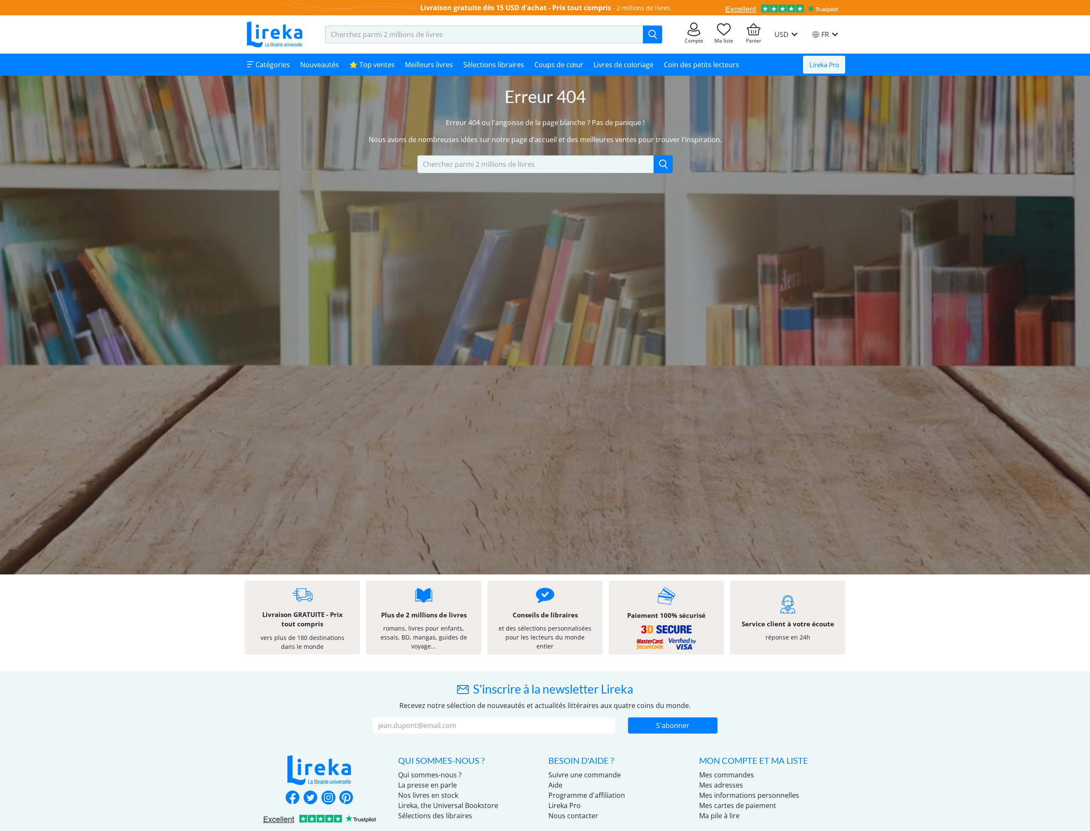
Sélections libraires (493, 64)
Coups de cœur (558, 64)
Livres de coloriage (624, 64)
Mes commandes (726, 775)
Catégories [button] (272, 64)
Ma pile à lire (719, 815)
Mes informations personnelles (749, 795)
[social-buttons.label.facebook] (292, 798)
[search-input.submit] (652, 34)
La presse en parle (427, 785)
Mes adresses (721, 785)
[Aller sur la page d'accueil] (274, 34)
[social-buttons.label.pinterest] (346, 798)
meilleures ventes (608, 139)
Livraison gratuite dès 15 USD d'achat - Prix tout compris (515, 7)
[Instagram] (328, 798)
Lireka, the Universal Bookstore (448, 805)
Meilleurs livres (429, 64)
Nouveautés (319, 64)
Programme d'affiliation (586, 795)
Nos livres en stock (428, 795)
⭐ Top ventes (372, 64)
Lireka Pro (824, 64)
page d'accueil (534, 139)
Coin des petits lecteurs (701, 64)
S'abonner (672, 725)
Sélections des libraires (435, 815)
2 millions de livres (643, 8)
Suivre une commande (584, 775)
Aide (555, 785)
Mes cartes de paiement (737, 805)
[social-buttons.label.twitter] (310, 798)
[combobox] (484, 34)
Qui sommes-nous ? (430, 775)
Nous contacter (573, 815)
